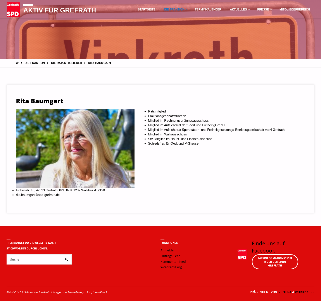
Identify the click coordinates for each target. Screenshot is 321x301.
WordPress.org (171, 267)
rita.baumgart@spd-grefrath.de (38, 195)
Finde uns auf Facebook (268, 247)
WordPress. (304, 292)
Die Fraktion (35, 63)
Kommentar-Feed (173, 262)
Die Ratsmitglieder (66, 63)
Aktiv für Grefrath (59, 10)
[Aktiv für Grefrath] (13, 9)
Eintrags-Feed (170, 256)
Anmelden (168, 250)
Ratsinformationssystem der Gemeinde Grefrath (275, 261)
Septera (284, 292)
